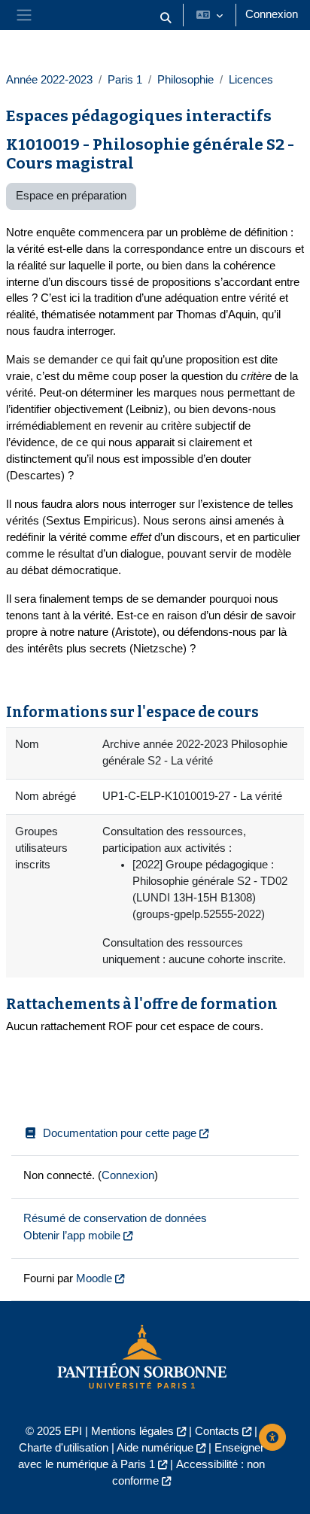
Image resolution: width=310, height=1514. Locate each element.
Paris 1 (125, 80)
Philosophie (185, 80)
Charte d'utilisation (63, 1448)
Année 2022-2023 (49, 80)
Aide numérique (155, 1448)
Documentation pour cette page (119, 1133)
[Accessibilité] (272, 1437)
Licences (251, 80)
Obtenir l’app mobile (71, 1236)
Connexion (271, 14)
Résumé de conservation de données (115, 1218)
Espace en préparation (71, 196)
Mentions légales (132, 1431)
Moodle (94, 1278)
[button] (165, 18)
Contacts (217, 1431)
